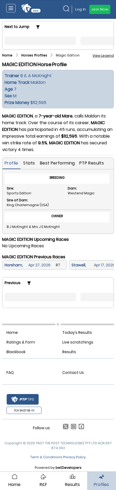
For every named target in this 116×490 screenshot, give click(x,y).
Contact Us (73, 372)
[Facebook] (80, 428)
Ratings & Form (20, 342)
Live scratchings (77, 342)
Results (69, 352)
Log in (80, 9)
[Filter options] (38, 27)
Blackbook (16, 352)
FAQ (10, 372)
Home (12, 332)
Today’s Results (77, 332)
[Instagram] (72, 428)
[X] (65, 428)
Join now (99, 9)
